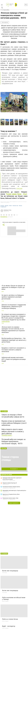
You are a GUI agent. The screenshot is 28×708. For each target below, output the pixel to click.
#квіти (10, 205)
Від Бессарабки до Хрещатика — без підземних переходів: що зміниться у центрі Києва (14, 340)
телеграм (19, 188)
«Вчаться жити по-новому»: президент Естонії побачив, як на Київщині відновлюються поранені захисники (13, 329)
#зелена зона (15, 205)
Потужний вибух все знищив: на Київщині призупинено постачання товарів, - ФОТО (13, 441)
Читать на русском (5, 22)
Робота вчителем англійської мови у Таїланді (13, 598)
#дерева (6, 205)
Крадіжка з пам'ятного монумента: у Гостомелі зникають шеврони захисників (14, 349)
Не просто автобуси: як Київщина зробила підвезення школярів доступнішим (13, 297)
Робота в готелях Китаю (10, 619)
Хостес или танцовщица (10, 571)
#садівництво (3, 206)
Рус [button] (26, 4)
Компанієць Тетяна (7, 210)
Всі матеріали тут (14, 468)
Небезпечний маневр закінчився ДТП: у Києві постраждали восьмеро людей (14, 359)
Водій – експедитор (8, 626)
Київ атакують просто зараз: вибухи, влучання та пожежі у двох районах (13, 431)
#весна (20, 205)
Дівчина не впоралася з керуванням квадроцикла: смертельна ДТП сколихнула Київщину (14, 306)
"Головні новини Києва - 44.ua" (16, 194)
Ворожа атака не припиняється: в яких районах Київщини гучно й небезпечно (14, 423)
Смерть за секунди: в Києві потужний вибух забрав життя (13, 416)
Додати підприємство (14, 503)
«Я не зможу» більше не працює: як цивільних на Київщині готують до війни (13, 287)
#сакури (2, 205)
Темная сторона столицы (10, 458)
